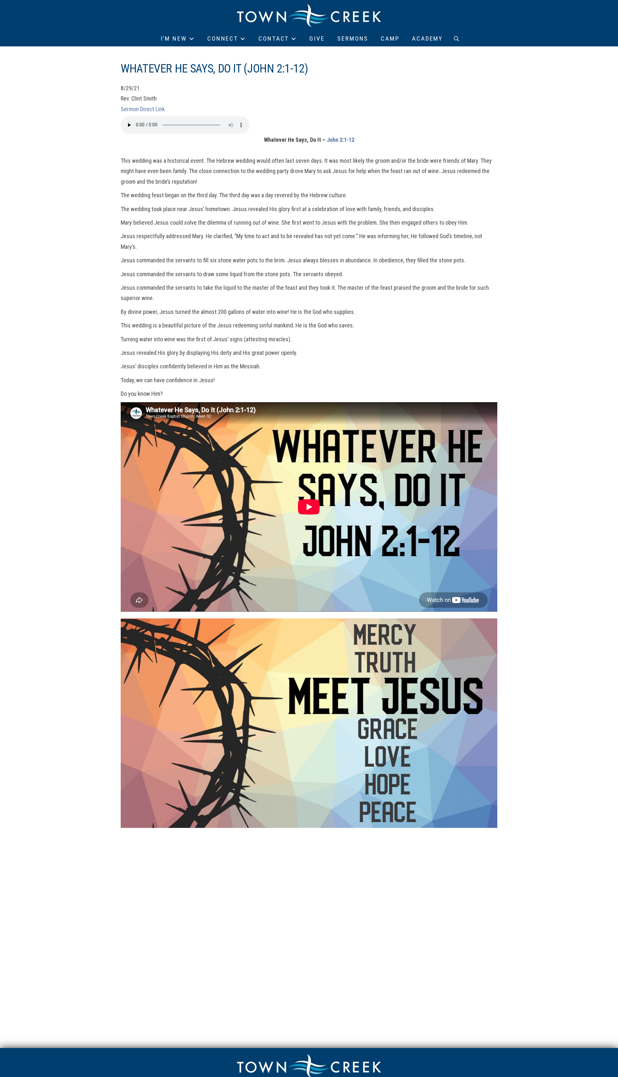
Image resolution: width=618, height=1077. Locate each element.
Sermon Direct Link (143, 109)
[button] (456, 38)
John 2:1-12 (340, 139)
